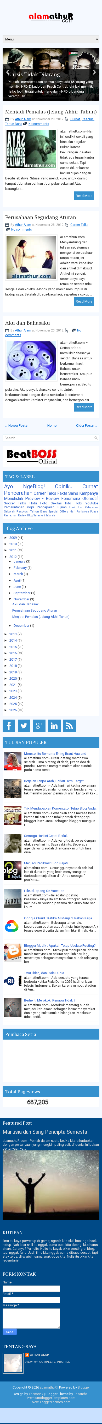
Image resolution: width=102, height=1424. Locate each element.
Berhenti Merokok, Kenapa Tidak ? (50, 1000)
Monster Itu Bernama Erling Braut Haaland (55, 754)
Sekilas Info (61, 503)
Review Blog (25, 515)
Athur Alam (23, 119)
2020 (13, 678)
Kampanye (88, 493)
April (17, 580)
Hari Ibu (75, 507)
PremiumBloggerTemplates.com (51, 1398)
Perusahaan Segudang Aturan (40, 217)
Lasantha (81, 1394)
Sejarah (50, 515)
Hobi (78, 503)
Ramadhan (10, 515)
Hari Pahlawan (79, 511)
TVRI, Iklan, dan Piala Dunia (44, 973)
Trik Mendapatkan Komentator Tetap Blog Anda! (60, 808)
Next (94, 72)
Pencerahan (18, 493)
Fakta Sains (67, 493)
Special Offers (58, 511)
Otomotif (90, 498)
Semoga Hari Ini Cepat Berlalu (46, 836)
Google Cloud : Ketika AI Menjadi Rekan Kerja (58, 918)
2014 (13, 640)
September (22, 593)
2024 (13, 697)
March (19, 574)
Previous (8, 72)
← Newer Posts (15, 425)
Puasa (94, 511)
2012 (13, 557)
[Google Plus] (40, 732)
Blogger (84, 1387)
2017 (13, 659)
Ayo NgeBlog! (24, 486)
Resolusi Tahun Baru (31, 511)
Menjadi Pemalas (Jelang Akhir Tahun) (51, 111)
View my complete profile (47, 1361)
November (22, 599)
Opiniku (63, 486)
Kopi (30, 507)
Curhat (75, 119)
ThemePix (36, 1394)
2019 (13, 672)
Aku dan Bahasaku (27, 322)
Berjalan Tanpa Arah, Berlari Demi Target (54, 781)
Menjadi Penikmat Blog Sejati (46, 863)
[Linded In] (55, 732)
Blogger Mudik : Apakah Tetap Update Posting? (60, 946)
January (20, 561)
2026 (13, 710)
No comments (39, 124)
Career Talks (79, 225)
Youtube (92, 503)
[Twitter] (25, 732)
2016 (13, 653)
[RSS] (70, 732)
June (18, 587)
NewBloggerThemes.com (51, 1402)
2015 (13, 647)
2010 (13, 544)
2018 (13, 666)
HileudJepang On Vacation (44, 891)
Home (51, 425)
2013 (13, 634)
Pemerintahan (14, 507)
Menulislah (13, 498)
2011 (13, 550)
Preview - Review (42, 498)
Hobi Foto (38, 503)
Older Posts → (87, 425)
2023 (13, 691)
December (22, 625)
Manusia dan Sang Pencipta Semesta (45, 1132)
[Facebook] (10, 732)
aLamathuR (48, 1387)
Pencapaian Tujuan (52, 507)
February (20, 568)
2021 (13, 685)
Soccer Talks (15, 503)
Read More (84, 196)
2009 (13, 538)
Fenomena (70, 498)
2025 (13, 704)
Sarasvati (39, 515)
